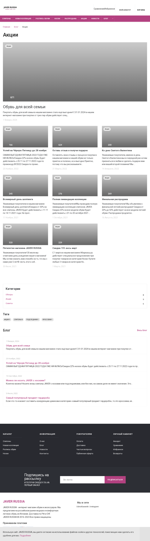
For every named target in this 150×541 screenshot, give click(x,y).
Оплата (79, 441)
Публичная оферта (84, 453)
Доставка (80, 445)
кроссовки (48, 319)
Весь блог (142, 330)
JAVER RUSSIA (14, 501)
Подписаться (115, 480)
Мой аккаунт (125, 10)
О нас (42, 441)
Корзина (141, 10)
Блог (106, 19)
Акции (84, 19)
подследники (32, 319)
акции (7, 319)
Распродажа (70, 19)
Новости (95, 19)
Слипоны (6, 19)
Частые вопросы (84, 449)
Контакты (44, 453)
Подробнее (25, 535)
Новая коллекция (23, 19)
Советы (75, 303)
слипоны (18, 319)
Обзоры (75, 294)
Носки (57, 19)
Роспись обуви (43, 19)
